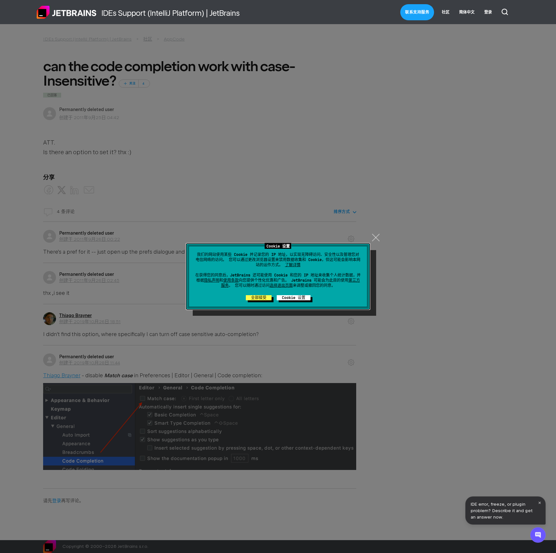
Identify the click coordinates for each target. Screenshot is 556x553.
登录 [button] (488, 12)
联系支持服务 (417, 12)
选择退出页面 (281, 285)
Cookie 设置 (293, 297)
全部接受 (258, 297)
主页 (67, 12)
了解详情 (293, 264)
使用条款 (231, 280)
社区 (445, 12)
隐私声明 (211, 280)
